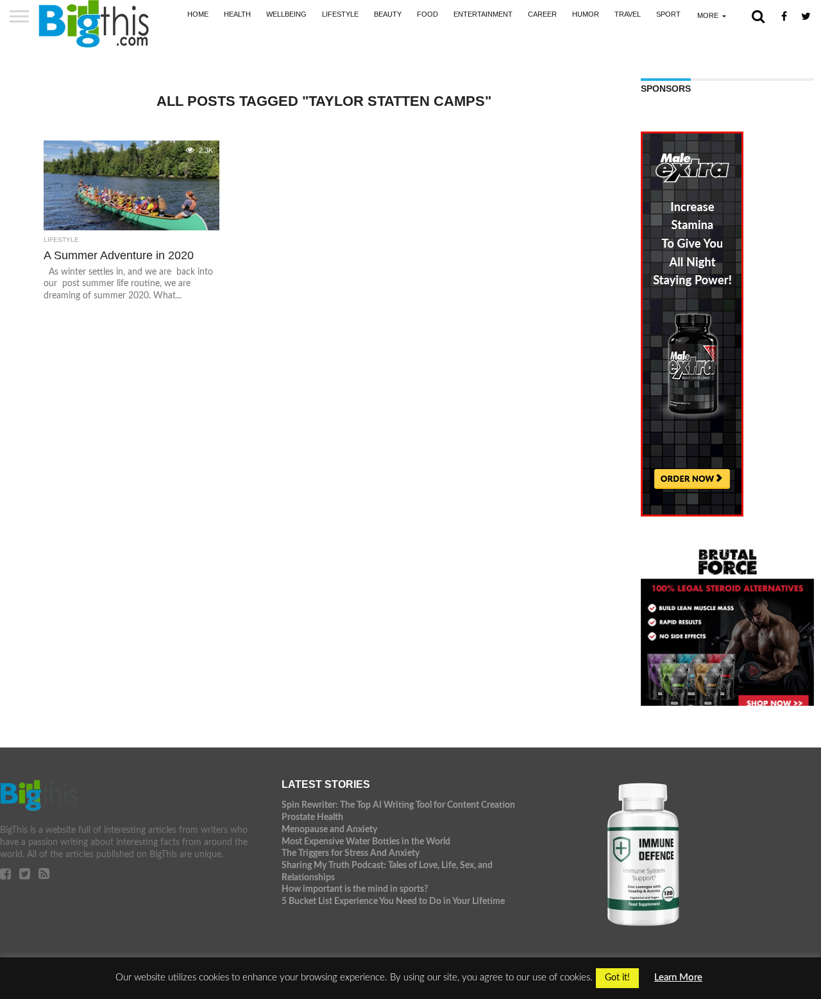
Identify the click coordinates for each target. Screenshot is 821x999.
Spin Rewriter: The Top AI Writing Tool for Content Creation (398, 805)
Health (237, 14)
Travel (627, 14)
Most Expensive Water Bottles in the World (366, 841)
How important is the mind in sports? (355, 889)
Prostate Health (312, 817)
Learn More (678, 977)
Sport (668, 14)
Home (197, 14)
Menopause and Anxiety (329, 829)
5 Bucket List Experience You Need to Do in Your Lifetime (393, 901)
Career (542, 14)
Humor (585, 14)
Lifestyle (340, 14)
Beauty (388, 14)
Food (427, 14)
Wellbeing (286, 14)
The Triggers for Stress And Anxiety (350, 853)
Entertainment (482, 14)
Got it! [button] (617, 977)
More (707, 15)
